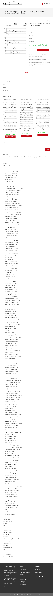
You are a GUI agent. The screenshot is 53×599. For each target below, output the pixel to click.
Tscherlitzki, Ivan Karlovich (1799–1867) (13, 486)
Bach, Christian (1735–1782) (11, 199)
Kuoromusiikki (7, 543)
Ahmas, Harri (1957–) (9, 181)
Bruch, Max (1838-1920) (10, 227)
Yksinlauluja (6, 534)
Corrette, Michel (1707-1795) (11, 244)
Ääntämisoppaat (7, 554)
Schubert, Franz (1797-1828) (11, 459)
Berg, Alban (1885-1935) (10, 216)
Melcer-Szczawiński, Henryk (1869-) (12, 382)
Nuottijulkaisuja (23, 569)
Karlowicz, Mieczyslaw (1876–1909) (12, 324)
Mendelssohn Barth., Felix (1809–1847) (13, 380)
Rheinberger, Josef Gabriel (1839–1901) (13, 447)
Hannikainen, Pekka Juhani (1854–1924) (13, 306)
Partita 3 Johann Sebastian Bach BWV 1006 (26, 129)
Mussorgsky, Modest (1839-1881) (12, 397)
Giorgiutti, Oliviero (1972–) (10, 289)
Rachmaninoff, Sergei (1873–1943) (39, 54)
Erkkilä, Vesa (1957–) (9, 272)
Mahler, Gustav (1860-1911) (11, 373)
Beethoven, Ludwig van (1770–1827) (13, 214)
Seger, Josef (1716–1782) (10, 464)
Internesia (41, 594)
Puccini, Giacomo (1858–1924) (11, 427)
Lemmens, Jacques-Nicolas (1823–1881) (13, 356)
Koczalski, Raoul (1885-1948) (11, 335)
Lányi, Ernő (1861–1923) (10, 347)
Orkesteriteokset (7, 549)
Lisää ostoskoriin (43, 50)
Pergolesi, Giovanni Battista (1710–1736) (14, 423)
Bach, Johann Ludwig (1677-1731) (12, 203)
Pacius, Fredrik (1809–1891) (11, 412)
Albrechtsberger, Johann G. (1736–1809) (13, 188)
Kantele (5, 528)
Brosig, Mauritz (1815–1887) (11, 226)
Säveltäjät (6, 168)
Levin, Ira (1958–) (8, 360)
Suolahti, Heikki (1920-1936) (11, 473)
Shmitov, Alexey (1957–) (10, 466)
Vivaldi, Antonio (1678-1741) (11, 494)
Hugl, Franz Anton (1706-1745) (11, 317)
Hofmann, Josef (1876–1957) (11, 311)
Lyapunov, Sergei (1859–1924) (11, 367)
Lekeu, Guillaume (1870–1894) (11, 354)
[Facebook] (40, 576)
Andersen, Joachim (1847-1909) (12, 194)
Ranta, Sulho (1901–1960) (10, 438)
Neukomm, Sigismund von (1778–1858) (13, 403)
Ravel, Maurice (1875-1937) (11, 440)
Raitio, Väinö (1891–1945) (10, 436)
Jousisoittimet (7, 519)
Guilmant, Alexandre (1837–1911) (12, 298)
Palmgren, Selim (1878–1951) (11, 418)
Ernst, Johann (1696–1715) (10, 274)
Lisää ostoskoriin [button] (10, 136)
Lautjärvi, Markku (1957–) (10, 349)
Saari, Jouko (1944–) (9, 453)
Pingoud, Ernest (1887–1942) (11, 425)
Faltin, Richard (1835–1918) (11, 280)
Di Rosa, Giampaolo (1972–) (11, 255)
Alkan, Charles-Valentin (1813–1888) (13, 190)
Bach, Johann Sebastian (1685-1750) (26, 125)
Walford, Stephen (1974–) (10, 513)
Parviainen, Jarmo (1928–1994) (11, 185)
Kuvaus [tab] (26, 72)
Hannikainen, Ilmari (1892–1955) (12, 304)
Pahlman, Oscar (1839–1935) (11, 416)
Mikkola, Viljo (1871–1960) (11, 390)
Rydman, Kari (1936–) (9, 451)
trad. (6, 509)
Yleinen (5, 163)
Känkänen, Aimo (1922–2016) (11, 173)
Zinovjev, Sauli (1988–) (10, 503)
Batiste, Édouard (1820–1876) (11, 207)
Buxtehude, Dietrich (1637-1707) (12, 231)
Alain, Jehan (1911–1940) (10, 186)
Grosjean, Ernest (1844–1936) (11, 296)
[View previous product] (47, 21)
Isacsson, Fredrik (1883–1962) (11, 321)
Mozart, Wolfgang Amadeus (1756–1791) (14, 395)
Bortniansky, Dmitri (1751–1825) (12, 222)
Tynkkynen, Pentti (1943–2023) (11, 490)
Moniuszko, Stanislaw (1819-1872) (12, 391)
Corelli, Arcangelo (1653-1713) (11, 240)
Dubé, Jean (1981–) (9, 257)
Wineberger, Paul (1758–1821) (11, 500)
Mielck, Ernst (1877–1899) (10, 388)
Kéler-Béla (7, 330)
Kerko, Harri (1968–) (9, 332)
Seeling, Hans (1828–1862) (10, 462)
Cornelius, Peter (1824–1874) (11, 242)
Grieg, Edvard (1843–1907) (11, 294)
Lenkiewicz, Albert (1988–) (10, 358)
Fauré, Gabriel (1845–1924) (11, 281)
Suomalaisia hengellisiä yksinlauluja (12, 538)
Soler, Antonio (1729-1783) (11, 470)
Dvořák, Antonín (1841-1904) (11, 263)
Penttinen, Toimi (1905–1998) (11, 421)
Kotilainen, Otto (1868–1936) (11, 339)
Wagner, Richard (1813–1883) (11, 496)
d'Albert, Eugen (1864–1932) (11, 250)
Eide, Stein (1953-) (9, 265)
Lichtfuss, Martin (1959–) (10, 362)
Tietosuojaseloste (30, 594)
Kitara (5, 525)
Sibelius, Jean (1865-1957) (10, 468)
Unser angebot (23, 579)
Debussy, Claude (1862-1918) (11, 253)
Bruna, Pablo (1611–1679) (10, 229)
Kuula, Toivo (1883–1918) (10, 343)
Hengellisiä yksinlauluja (9, 541)
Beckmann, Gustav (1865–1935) (12, 209)
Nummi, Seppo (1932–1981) (11, 408)
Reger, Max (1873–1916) (10, 442)
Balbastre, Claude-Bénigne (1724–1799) (13, 205)
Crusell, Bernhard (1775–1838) (11, 248)
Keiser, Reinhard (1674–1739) (11, 328)
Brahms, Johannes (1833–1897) (12, 224)
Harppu (5, 523)
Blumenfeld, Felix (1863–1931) (11, 218)
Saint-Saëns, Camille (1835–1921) (12, 455)
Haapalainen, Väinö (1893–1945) (12, 302)
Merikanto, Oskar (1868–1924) (11, 386)
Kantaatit (6, 545)
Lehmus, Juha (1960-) (9, 352)
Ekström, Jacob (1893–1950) (11, 268)
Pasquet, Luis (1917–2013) (10, 419)
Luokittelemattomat (8, 556)
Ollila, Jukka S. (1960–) (9, 410)
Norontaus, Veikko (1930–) (10, 406)
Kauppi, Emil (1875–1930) (10, 326)
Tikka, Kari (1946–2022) (10, 481)
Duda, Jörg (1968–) (9, 259)
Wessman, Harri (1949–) (10, 498)
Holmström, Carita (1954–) (10, 315)
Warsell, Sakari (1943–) (10, 514)
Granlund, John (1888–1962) (11, 291)
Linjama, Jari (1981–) (9, 179)
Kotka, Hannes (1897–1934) (11, 175)
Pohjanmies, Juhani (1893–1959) (12, 505)
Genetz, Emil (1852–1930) (10, 287)
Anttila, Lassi (7, 196)
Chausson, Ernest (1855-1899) (11, 233)
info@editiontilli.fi (32, 65)
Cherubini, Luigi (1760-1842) (11, 235)
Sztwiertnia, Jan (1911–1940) (11, 475)
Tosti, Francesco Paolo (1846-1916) (12, 485)
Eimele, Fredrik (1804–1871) (11, 267)
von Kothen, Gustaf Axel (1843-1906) (13, 337)
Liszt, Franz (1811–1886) (10, 183)
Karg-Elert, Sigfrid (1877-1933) (11, 322)
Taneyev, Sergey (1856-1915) (11, 477)
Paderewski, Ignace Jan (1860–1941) (13, 414)
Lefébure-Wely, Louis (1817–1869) (12, 350)
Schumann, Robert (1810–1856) (12, 460)
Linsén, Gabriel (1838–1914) (11, 261)
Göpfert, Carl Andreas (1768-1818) (12, 300)
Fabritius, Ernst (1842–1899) (11, 278)
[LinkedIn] (43, 576)
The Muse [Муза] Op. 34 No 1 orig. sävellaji (17, 13)
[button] (26, 24)
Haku (47, 149)
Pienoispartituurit (8, 165)
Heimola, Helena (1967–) (10, 308)
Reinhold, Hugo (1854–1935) (11, 444)
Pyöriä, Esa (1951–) (9, 431)
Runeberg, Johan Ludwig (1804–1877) (13, 449)
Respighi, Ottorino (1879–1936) (12, 445)
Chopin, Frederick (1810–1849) (11, 237)
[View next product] (49, 21)
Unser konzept (23, 581)
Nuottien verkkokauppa (25, 571)
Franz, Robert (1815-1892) (10, 285)
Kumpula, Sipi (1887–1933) (11, 177)
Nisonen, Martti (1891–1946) (11, 404)
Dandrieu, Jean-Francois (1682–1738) (13, 252)
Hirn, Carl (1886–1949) (10, 309)
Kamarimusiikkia (8, 532)
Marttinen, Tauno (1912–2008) (11, 375)
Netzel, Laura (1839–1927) (10, 401)
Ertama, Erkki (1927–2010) (10, 276)
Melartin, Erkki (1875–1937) (11, 378)
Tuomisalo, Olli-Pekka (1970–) (11, 488)
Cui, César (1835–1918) (10, 211)
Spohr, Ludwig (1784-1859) (11, 472)
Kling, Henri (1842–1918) (10, 334)
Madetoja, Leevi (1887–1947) (11, 371)
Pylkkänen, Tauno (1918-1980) (11, 429)
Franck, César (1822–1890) (10, 283)
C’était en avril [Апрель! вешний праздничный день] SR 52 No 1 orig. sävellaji (10, 129)
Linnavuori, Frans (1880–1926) (11, 363)
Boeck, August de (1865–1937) (11, 220)
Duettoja (6, 536)
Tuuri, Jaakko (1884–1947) (10, 511)
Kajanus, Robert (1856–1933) (11, 170)
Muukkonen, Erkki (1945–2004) (12, 399)
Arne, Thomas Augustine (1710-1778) (13, 198)
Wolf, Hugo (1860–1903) (10, 501)
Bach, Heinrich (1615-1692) (11, 201)
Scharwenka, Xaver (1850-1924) (12, 457)
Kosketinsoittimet (8, 517)
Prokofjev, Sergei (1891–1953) (11, 507)
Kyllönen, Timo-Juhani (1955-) (11, 345)
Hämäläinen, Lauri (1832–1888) (12, 319)
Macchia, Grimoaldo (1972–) (11, 369)
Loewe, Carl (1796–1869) (10, 365)
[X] (37, 576)
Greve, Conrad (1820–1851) (11, 293)
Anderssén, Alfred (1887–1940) (11, 192)
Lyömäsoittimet (7, 530)
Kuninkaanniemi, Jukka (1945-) (11, 341)
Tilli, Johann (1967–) (9, 483)
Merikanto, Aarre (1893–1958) (11, 384)
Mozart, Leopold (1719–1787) (11, 393)
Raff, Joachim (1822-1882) (10, 434)
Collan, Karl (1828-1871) (10, 239)
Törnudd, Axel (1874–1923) (11, 492)
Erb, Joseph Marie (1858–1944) (11, 270)
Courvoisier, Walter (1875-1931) (12, 246)
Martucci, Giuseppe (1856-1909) (12, 377)
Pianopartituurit (7, 552)
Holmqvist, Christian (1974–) (11, 313)
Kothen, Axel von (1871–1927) (11, 171)
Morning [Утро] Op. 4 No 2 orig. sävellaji (42, 128)
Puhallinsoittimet (8, 521)
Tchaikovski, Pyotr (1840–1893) (11, 479)
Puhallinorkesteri (8, 547)
